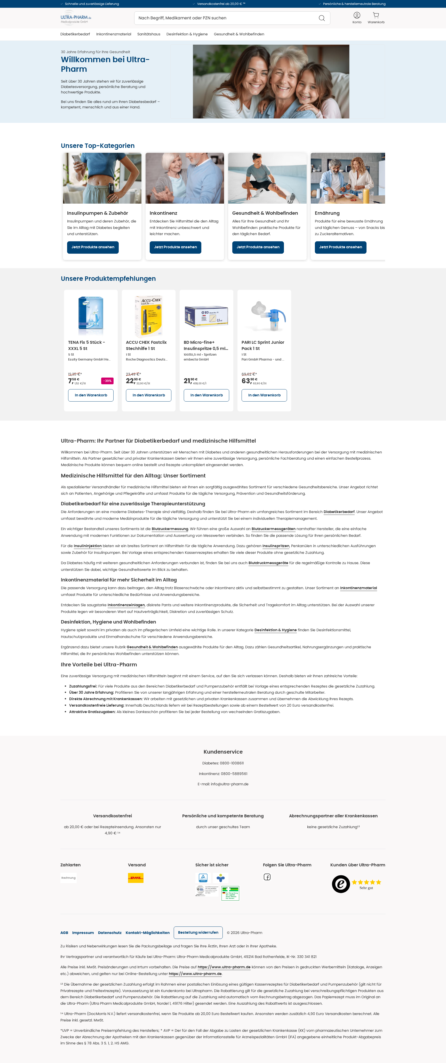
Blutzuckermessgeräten (274, 529)
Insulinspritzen (275, 546)
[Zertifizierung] (207, 891)
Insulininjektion (88, 546)
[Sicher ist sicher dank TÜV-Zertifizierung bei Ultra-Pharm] (203, 878)
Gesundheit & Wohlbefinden (152, 647)
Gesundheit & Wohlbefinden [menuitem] (239, 34)
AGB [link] (64, 932)
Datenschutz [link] (110, 932)
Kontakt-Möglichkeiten (148, 932)
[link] (198, 932)
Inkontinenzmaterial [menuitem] (113, 34)
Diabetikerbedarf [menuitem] (75, 34)
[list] (223, 349)
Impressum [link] (83, 932)
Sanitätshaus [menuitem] (148, 34)
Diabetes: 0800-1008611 (223, 763)
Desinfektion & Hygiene (275, 630)
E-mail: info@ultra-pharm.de (223, 784)
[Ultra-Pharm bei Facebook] (267, 877)
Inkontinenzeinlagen (126, 605)
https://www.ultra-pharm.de (224, 967)
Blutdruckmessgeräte (268, 563)
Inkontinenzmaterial (358, 588)
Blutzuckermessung (170, 529)
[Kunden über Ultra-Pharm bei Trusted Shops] (358, 884)
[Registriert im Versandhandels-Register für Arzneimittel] (230, 893)
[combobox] (232, 18)
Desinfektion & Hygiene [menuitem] (187, 34)
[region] (223, 206)
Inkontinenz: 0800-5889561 (223, 773)
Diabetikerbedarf (339, 512)
